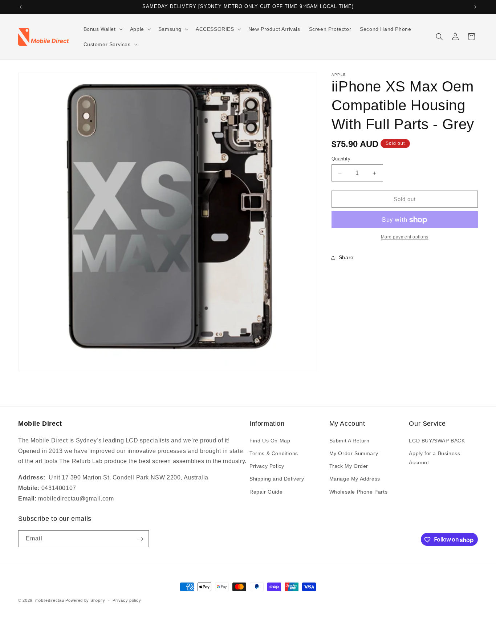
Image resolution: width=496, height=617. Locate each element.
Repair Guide (265, 491)
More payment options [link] (404, 237)
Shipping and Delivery (276, 479)
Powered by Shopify (85, 600)
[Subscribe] (141, 539)
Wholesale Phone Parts (358, 491)
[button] (102, 29)
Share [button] (346, 257)
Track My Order (348, 466)
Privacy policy (127, 600)
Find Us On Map (269, 441)
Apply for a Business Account (434, 457)
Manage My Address (354, 479)
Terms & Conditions (273, 453)
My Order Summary (353, 453)
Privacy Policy (266, 466)
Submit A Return (349, 441)
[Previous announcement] (21, 7)
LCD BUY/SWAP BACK (437, 441)
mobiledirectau (49, 600)
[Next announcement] (475, 7)
